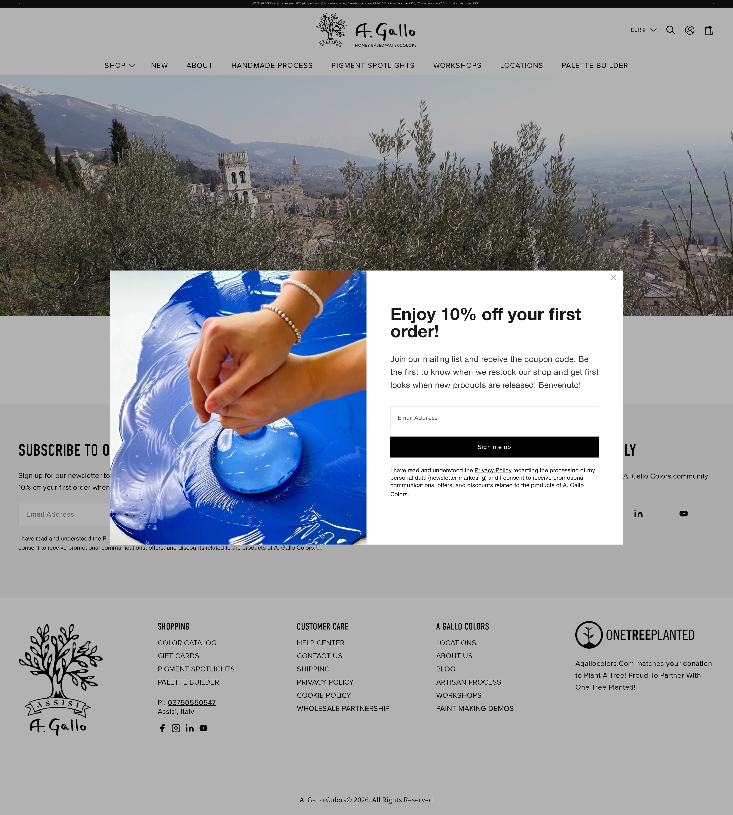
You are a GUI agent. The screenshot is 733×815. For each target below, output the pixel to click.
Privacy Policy (493, 470)
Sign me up (494, 447)
